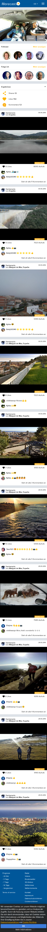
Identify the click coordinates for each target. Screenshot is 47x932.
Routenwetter (30, 879)
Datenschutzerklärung (10, 922)
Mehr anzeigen (39, 47)
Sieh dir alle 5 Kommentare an (33, 334)
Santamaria (10, 113)
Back (41, 32)
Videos (27, 876)
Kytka (8, 172)
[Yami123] (18, 75)
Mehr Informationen (23, 929)
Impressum (29, 895)
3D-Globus (29, 882)
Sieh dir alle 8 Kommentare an (33, 258)
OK (23, 926)
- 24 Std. (6, 876)
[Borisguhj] (40, 55)
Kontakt (28, 892)
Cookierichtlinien (31, 901)
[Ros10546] (40, 75)
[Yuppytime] (29, 75)
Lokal (41, 38)
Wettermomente (31, 888)
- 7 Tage (6, 882)
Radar (27, 873)
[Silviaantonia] (7, 75)
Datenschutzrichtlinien (33, 898)
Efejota (9, 625)
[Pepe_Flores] (18, 55)
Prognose (6, 873)
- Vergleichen (8, 888)
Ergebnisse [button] (6, 87)
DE (35, 4)
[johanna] (7, 55)
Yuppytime (11, 859)
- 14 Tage (6, 885)
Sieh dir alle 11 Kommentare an (33, 182)
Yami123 (9, 549)
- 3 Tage (6, 879)
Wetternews (29, 885)
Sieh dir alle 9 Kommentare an (33, 559)
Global (31, 38)
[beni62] (29, 55)
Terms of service (9, 892)
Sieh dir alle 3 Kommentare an (34, 483)
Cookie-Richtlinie (29, 922)
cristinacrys (11, 400)
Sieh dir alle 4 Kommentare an (34, 712)
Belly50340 (11, 177)
